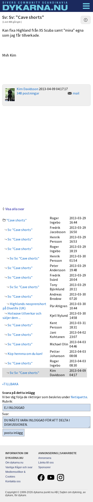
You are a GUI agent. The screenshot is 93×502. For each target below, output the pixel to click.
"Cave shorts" (16, 220)
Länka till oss (46, 462)
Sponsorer (44, 467)
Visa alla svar (14, 209)
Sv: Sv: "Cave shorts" (24, 258)
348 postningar (28, 93)
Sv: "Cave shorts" (19, 229)
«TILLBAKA (10, 384)
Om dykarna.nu (14, 462)
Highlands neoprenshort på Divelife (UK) (24, 306)
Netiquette (79, 397)
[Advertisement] (46, 155)
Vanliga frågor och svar (18, 467)
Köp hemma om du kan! (24, 353)
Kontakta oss (13, 481)
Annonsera (44, 458)
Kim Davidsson (27, 89)
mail (76, 93)
